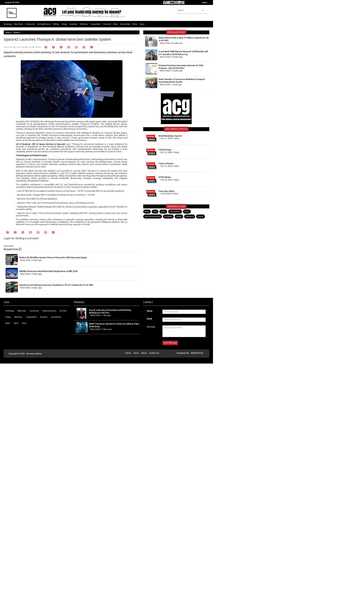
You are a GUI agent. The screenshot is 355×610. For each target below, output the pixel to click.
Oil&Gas (56, 24)
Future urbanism (166, 163)
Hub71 (163, 211)
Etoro (155, 211)
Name (149, 311)
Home (8, 32)
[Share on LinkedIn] (61, 47)
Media (135, 24)
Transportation (95, 24)
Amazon (201, 216)
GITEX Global (165, 177)
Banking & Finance (49, 311)
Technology (7, 24)
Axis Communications (152, 216)
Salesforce (190, 216)
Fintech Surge (165, 149)
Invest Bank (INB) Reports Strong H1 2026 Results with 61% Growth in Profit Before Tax (183, 52)
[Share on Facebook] (53, 47)
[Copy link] (46, 47)
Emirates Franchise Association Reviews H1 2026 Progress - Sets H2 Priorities (181, 66)
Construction (30, 24)
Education (107, 24)
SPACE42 (38, 47)
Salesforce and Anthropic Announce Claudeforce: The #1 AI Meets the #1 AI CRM (56, 285)
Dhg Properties (174, 211)
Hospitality (73, 24)
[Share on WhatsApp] (91, 47)
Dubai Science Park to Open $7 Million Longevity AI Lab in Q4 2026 (184, 39)
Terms (136, 353)
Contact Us (154, 353)
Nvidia (147, 211)
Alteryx (186, 211)
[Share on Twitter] (84, 47)
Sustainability (125, 24)
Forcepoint (168, 216)
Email (149, 319)
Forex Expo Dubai (166, 191)
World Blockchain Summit (170, 136)
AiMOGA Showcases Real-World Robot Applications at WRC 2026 (48, 271)
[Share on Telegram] (76, 47)
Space (141, 24)
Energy (64, 24)
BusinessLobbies (34, 353)
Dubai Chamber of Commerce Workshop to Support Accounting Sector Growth (182, 80)
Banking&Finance (43, 24)
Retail (115, 24)
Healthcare (84, 24)
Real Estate (18, 24)
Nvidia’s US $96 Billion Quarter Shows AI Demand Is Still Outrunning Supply (53, 257)
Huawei (179, 216)
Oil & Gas (63, 311)
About (144, 353)
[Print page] (68, 47)
